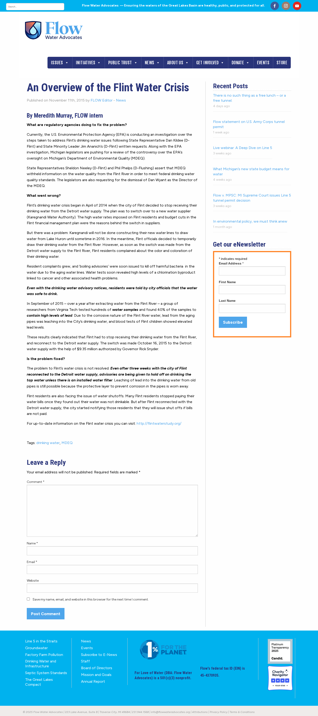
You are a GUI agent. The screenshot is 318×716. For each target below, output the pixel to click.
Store (282, 62)
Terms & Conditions (242, 712)
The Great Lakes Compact (39, 682)
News (149, 62)
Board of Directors (96, 668)
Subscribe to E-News (99, 654)
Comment (35, 482)
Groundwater (36, 648)
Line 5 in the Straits (41, 641)
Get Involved (207, 62)
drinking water (48, 443)
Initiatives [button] (85, 62)
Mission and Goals (96, 674)
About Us (175, 62)
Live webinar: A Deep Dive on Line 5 (242, 148)
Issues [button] (57, 62)
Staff (85, 661)
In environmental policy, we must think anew (250, 221)
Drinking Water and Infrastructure (40, 663)
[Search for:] (40, 6)
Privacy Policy (218, 712)
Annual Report (93, 681)
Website (33, 581)
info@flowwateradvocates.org (170, 712)
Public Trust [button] (120, 62)
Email (32, 562)
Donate (238, 62)
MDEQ (67, 443)
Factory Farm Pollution (44, 654)
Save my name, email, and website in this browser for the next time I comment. (91, 599)
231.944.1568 (140, 712)
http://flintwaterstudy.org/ (159, 423)
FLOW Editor (101, 100)
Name (32, 543)
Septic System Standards (46, 673)
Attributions (200, 712)
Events (263, 62)
